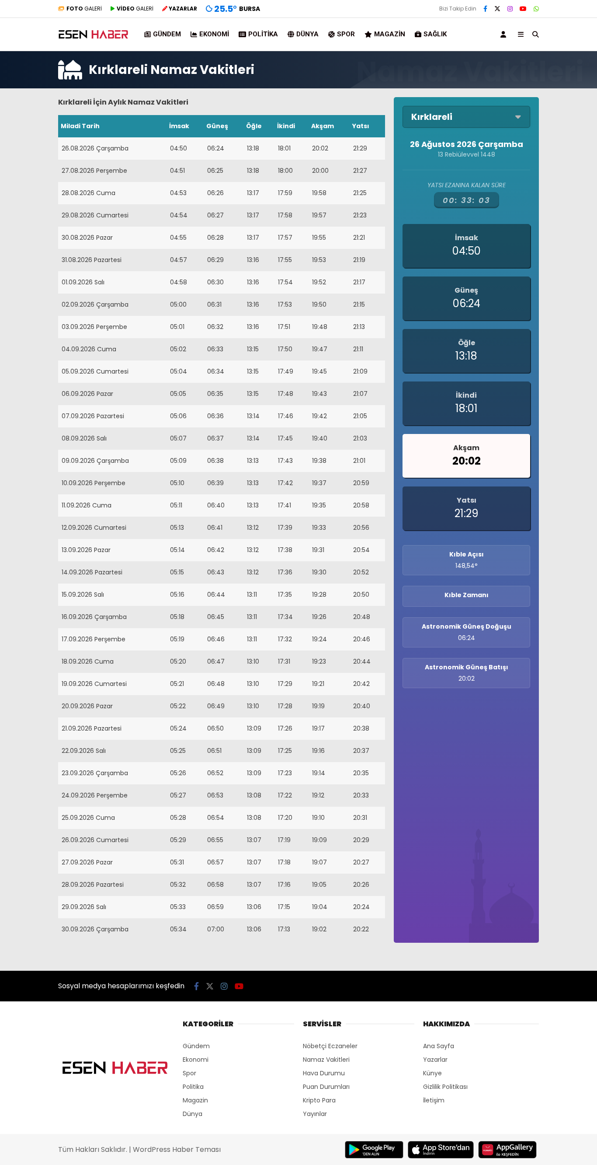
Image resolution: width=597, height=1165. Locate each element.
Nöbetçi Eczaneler (330, 1046)
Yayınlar (315, 1113)
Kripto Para (319, 1100)
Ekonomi (214, 34)
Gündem (167, 34)
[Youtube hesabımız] (523, 8)
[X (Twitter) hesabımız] (497, 8)
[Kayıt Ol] (504, 34)
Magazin (389, 34)
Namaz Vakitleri (326, 1059)
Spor (346, 34)
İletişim (433, 1100)
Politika (263, 34)
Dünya (307, 34)
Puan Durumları (326, 1086)
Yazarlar (435, 1059)
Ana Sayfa (438, 1046)
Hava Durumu (324, 1073)
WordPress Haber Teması (177, 1149)
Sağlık (435, 34)
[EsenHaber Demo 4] (94, 38)
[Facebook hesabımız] (485, 8)
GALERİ (84, 8)
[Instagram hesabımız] (510, 8)
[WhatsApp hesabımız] (536, 8)
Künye (432, 1073)
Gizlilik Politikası (445, 1086)
